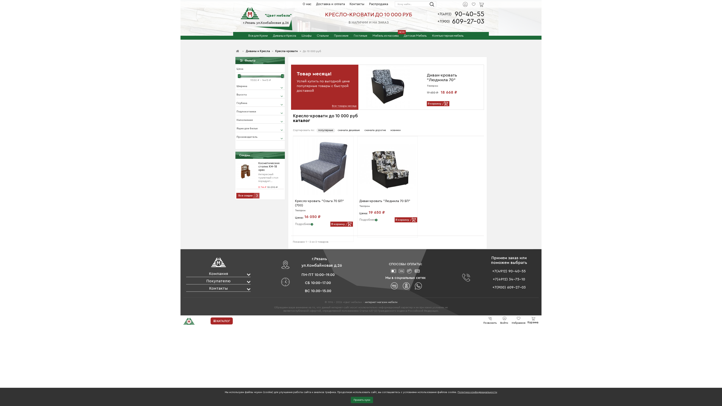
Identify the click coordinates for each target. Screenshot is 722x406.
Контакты (357, 4)
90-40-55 (469, 14)
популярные (325, 130)
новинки (396, 130)
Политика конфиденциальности (477, 392)
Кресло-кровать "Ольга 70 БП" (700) (319, 203)
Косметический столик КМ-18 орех (269, 166)
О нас (307, 4)
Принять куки (362, 400)
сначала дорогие (375, 130)
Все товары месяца (344, 106)
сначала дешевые (349, 130)
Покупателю (218, 281)
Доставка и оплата (330, 4)
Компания (218, 274)
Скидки (244, 155)
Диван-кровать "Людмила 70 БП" (384, 201)
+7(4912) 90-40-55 (509, 271)
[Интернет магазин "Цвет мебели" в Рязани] (250, 11)
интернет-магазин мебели (381, 302)
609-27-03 (468, 21)
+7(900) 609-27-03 (509, 287)
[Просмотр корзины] (477, 2)
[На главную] (238, 51)
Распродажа (378, 4)
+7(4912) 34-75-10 (509, 279)
